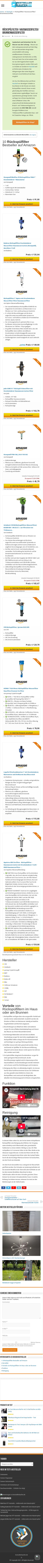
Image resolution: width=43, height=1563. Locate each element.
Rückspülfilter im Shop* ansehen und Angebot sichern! (25, 123)
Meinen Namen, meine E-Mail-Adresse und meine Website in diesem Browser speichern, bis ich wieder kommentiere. (21, 1344)
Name (4, 1322)
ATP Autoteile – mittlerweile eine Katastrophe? (20, 1503)
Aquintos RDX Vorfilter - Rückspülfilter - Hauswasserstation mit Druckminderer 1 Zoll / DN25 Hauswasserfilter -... (20, 865)
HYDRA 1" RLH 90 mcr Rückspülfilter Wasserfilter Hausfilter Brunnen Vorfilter (21, 690)
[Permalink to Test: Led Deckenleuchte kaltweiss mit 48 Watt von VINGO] (4, 1434)
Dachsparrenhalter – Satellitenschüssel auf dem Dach (15, 1197)
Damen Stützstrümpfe (7, 1481)
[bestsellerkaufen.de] (21, 4)
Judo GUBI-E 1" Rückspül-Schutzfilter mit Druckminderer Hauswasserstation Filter (18, 390)
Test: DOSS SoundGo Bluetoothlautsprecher (22, 1441)
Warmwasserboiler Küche (30, 1201)
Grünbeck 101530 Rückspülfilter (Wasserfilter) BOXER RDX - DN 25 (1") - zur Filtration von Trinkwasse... (20, 527)
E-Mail (4, 1328)
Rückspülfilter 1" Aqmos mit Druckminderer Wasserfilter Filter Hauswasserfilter (19, 300)
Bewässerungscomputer (11, 1283)
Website (4, 1335)
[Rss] (21, 1557)
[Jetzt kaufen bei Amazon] (21, 157)
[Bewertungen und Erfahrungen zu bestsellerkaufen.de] (12, 1494)
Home (2, 12)
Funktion (4, 1368)
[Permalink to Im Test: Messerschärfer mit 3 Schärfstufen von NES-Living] (4, 1411)
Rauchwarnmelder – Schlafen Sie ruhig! (12, 1488)
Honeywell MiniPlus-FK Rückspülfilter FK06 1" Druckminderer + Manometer (20, 178)
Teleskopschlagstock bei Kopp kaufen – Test (22, 1417)
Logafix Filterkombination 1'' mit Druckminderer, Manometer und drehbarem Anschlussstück (21, 773)
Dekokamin (6, 1233)
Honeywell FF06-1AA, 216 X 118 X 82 (16, 454)
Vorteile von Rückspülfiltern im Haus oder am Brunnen (18, 1365)
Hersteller (4, 1363)
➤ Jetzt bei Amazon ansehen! (21, 204)
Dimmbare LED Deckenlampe (13, 1258)
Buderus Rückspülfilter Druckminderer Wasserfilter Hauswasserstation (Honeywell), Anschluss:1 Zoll (20, 245)
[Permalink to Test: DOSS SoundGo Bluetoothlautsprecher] (4, 1443)
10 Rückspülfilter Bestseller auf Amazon (14, 1360)
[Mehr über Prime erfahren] (22, 345)
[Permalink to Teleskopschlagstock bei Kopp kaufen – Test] (4, 1419)
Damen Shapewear (6, 1478)
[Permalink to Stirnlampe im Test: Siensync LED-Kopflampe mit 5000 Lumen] (4, 1426)
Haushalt (31, 66)
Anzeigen (32, 135)
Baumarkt (10, 12)
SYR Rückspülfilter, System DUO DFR (16, 627)
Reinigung (5, 1371)
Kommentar (6, 1302)
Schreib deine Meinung (20, 36)
